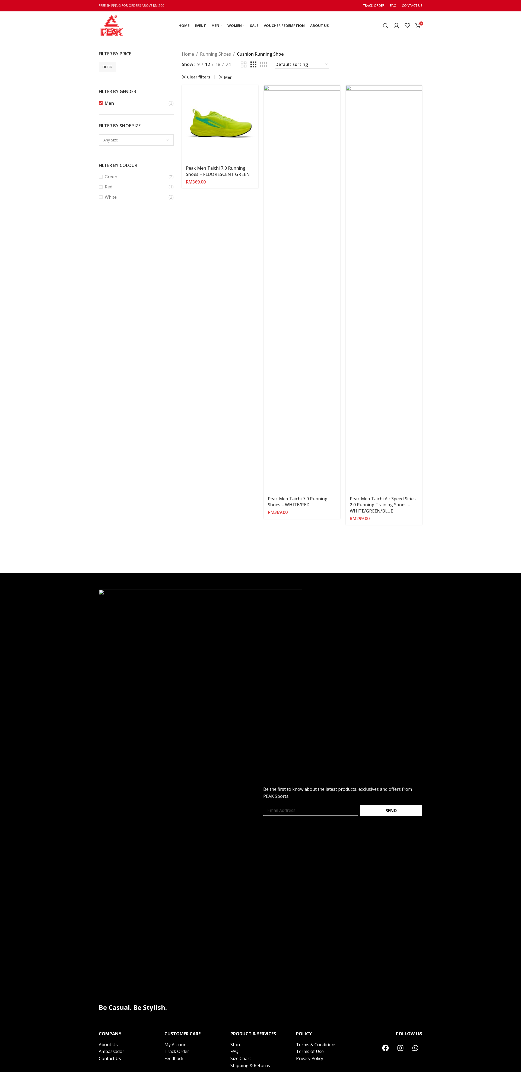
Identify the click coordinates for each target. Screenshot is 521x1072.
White (111, 197)
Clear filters (198, 77)
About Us (108, 1045)
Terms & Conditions (316, 1045)
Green (111, 177)
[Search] (385, 25)
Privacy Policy (309, 1058)
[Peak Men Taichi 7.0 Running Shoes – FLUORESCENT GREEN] (220, 123)
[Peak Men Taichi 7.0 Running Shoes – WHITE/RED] (302, 288)
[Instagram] (400, 1048)
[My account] (396, 25)
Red (108, 187)
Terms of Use (310, 1051)
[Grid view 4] (263, 65)
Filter (107, 67)
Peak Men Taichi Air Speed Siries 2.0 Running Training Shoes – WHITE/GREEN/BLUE (383, 505)
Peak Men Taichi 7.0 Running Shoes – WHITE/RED (298, 502)
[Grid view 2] (244, 65)
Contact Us (110, 1058)
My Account (176, 1045)
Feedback (173, 1058)
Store (236, 1045)
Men (109, 103)
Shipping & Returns (250, 1065)
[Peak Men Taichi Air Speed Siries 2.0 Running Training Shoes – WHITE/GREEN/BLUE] (384, 288)
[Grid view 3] (253, 65)
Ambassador (111, 1051)
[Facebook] (385, 1048)
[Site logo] (112, 25)
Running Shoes (215, 54)
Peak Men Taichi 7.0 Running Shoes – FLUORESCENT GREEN (218, 171)
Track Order (176, 1051)
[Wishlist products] (407, 25)
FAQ (234, 1051)
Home (188, 54)
